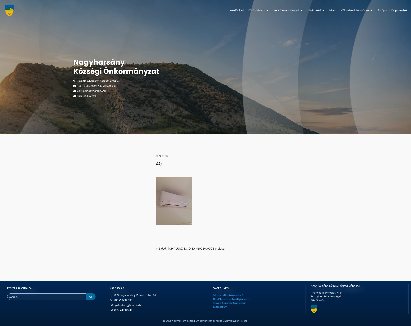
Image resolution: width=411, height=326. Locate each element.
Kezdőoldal (237, 10)
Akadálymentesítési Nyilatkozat (232, 299)
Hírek (332, 10)
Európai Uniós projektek (392, 10)
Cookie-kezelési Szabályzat (229, 303)
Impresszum (220, 306)
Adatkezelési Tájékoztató (228, 295)
